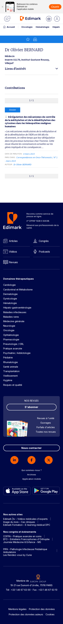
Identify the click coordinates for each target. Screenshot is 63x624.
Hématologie (42, 27)
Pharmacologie (11, 339)
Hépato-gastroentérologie (17, 307)
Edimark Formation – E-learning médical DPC (26, 524)
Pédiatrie (8, 357)
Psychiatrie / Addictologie (17, 353)
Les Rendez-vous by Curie (17, 555)
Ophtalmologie (11, 335)
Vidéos (13, 251)
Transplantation (11, 371)
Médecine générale (13, 321)
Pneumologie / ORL (13, 344)
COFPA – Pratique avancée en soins (22, 536)
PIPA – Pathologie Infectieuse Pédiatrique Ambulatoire (25, 550)
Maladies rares (11, 316)
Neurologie (9, 325)
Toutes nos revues (46, 431)
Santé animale (10, 366)
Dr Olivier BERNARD (22, 164)
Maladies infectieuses (14, 312)
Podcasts (44, 251)
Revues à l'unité (45, 418)
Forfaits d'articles (46, 427)
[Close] (2, 7)
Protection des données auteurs (26, 614)
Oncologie (26, 27)
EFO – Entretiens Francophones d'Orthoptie (26, 539)
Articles (13, 241)
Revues (13, 262)
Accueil (11, 27)
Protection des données (42, 609)
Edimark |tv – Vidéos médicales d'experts (25, 519)
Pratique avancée (12, 348)
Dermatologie (10, 294)
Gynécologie (10, 298)
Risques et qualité (12, 385)
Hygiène (7, 380)
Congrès (44, 241)
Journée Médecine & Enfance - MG (22, 542)
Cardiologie (9, 284)
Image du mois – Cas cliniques (19, 522)
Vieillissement (10, 375)
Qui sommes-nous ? (31, 470)
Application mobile (31, 479)
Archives (31, 474)
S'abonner (31, 407)
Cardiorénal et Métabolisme (18, 289)
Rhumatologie (10, 362)
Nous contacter (31, 448)
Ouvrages (45, 422)
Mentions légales (17, 609)
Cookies (50, 614)
